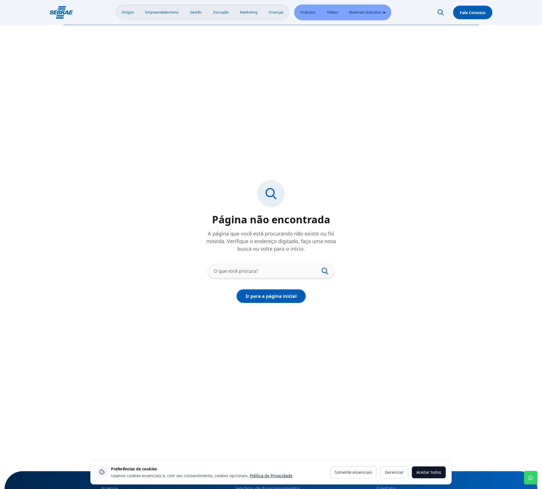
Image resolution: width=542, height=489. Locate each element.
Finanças (276, 12)
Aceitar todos (428, 472)
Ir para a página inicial (271, 296)
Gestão (196, 12)
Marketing (248, 12)
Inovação (221, 12)
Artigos (128, 12)
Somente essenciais (353, 472)
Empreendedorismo (162, 12)
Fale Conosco (473, 12)
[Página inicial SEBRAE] (61, 12)
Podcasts (308, 12)
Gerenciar (394, 472)
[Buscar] (440, 12)
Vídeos (332, 12)
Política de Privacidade (271, 475)
